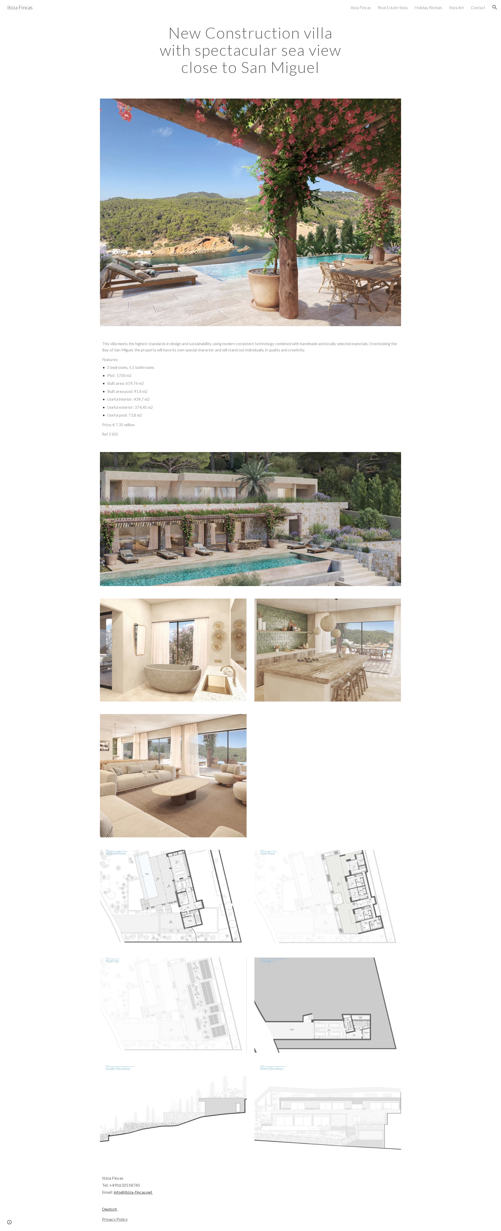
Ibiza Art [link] (456, 7)
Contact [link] (478, 7)
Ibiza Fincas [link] (360, 7)
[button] (494, 7)
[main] (250, 50)
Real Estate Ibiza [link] (393, 7)
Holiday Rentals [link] (428, 7)
